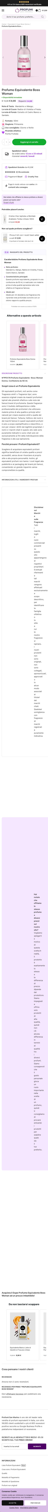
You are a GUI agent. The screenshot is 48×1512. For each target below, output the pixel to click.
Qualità (4, 1473)
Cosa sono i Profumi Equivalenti (14, 1469)
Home (4, 24)
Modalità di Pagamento (10, 1477)
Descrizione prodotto (12, 373)
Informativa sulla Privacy (29, 1508)
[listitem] (22, 345)
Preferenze (35, 1503)
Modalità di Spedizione (10, 1481)
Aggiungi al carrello (29, 142)
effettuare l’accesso (15, 1394)
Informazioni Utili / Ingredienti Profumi (20, 480)
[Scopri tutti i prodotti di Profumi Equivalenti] (3, 10)
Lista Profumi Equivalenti (11, 1465)
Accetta (12, 1503)
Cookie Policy (14, 1508)
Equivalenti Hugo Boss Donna (18, 24)
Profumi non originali (9, 1485)
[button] (4, 345)
